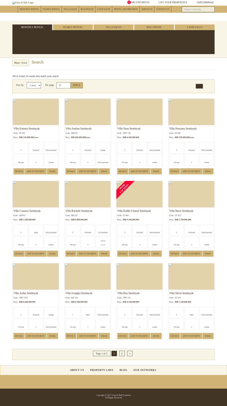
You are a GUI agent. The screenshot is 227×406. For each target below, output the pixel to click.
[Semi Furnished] (70, 38)
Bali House (87, 9)
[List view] (207, 86)
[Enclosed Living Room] (83, 38)
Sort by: (20, 85)
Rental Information (126, 9)
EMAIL (52, 171)
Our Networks (144, 370)
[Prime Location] (95, 38)
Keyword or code (197, 42)
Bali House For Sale (89, 16)
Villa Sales (70, 9)
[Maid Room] (108, 35)
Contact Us (162, 9)
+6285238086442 (205, 2)
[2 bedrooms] (58, 38)
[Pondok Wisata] (120, 38)
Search (176, 35)
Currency (171, 42)
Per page (49, 85)
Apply (77, 85)
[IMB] (120, 35)
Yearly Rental (51, 9)
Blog (123, 370)
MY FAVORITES (139, 2)
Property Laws (102, 370)
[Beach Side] (95, 35)
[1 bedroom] (58, 35)
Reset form (201, 35)
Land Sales (103, 9)
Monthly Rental (29, 9)
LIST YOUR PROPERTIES (172, 2)
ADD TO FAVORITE (35, 171)
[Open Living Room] (83, 35)
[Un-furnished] (70, 35)
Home (15, 9)
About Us (147, 9)
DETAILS (19, 171)
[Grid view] (199, 86)
